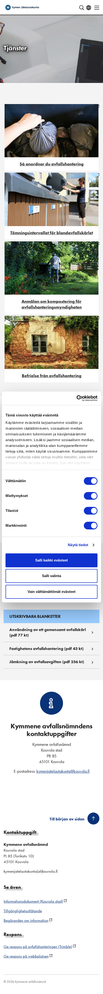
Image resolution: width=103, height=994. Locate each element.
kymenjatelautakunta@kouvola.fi (63, 771)
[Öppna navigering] (95, 8)
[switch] (90, 496)
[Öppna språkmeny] (89, 7)
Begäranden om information (26, 920)
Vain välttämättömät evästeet (51, 592)
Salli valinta (51, 576)
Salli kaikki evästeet (51, 560)
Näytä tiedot (78, 545)
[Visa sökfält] (82, 8)
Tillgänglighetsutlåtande (23, 910)
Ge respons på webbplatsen (26, 956)
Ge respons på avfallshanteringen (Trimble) (38, 946)
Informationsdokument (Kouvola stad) (33, 901)
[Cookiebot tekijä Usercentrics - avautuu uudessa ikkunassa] (76, 398)
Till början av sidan (67, 819)
